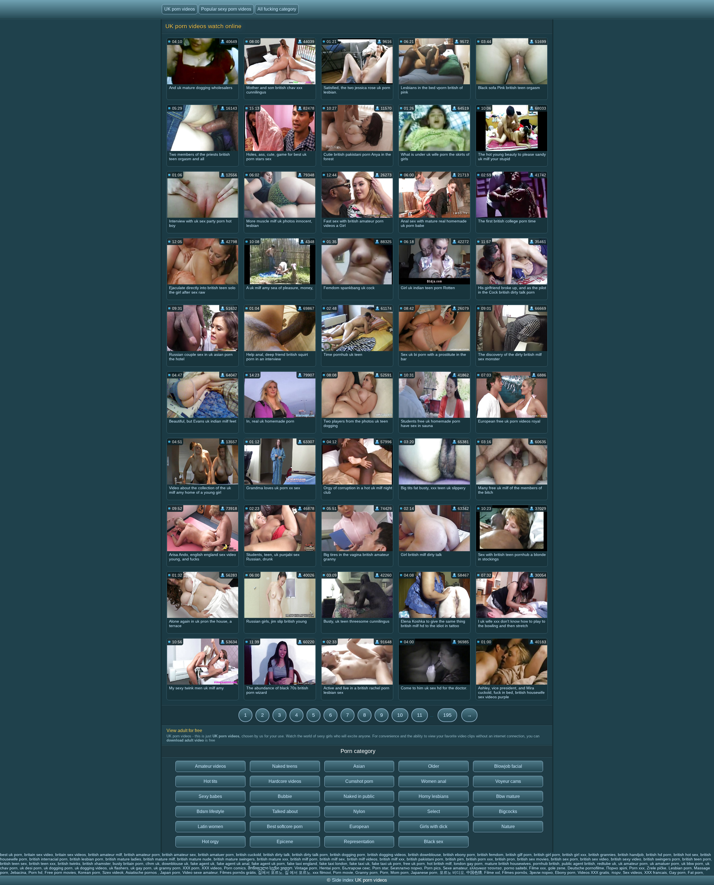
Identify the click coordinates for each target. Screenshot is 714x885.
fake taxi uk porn (386, 863)
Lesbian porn (680, 868)
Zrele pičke (656, 868)
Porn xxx (637, 868)
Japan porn (170, 872)
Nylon (359, 811)
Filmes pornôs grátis (238, 872)
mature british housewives (508, 863)
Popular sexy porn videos (226, 9)
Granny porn (366, 872)
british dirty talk (276, 854)
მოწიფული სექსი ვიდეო (270, 868)
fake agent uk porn (268, 863)
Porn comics (235, 868)
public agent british (578, 863)
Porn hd (35, 872)
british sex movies (533, 859)
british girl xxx (574, 854)
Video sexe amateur (200, 872)
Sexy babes (210, 796)
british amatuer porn (216, 854)
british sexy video (626, 859)
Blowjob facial (508, 766)
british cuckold (248, 854)
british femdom (490, 854)
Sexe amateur (455, 868)
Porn (384, 872)
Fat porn (695, 872)
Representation (359, 841)
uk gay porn (141, 868)
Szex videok (113, 872)
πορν (616, 872)
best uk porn (11, 854)
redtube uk (606, 863)
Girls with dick (433, 826)
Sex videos (632, 872)
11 (419, 715)
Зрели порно (541, 872)
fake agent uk (202, 863)
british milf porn (303, 859)
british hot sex (686, 854)
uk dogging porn (58, 868)
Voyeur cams (508, 781)
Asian (359, 766)
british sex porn (564, 859)
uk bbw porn (692, 863)
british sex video (594, 859)
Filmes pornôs (514, 872)
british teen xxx (42, 863)
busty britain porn (128, 863)
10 (400, 715)
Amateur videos (210, 766)
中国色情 (474, 872)
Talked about (285, 811)
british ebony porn (459, 854)
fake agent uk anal (233, 863)
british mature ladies (123, 859)
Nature (508, 826)
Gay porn (677, 872)
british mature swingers (234, 859)
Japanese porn (424, 872)
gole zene (556, 868)
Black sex (433, 841)
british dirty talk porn (310, 854)
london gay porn (468, 863)
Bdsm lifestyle (210, 811)
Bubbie (285, 796)
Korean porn (89, 872)
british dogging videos (386, 854)
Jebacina (18, 872)
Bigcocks (508, 811)
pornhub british (546, 863)
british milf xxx (392, 859)
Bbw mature (508, 796)
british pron (505, 859)
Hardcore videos (285, 781)
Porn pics (432, 868)
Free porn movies (60, 872)
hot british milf (439, 863)
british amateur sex (179, 854)
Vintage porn (306, 868)
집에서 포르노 (270, 872)
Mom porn (399, 872)
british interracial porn (48, 859)
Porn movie (343, 872)
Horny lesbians (433, 796)
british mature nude (194, 859)
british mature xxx (272, 859)
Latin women (210, 826)
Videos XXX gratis (593, 872)
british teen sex (13, 863)
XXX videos (212, 868)
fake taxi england (302, 863)
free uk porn (414, 863)
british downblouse (424, 854)
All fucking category (276, 9)
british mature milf (159, 859)
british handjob (631, 854)
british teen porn (696, 859)
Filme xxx (537, 868)
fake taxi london (333, 863)
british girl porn (547, 854)
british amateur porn (142, 854)
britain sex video (38, 854)
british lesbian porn (86, 859)
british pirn (454, 859)
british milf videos (362, 859)
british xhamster (96, 863)
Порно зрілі (616, 868)
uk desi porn (31, 868)
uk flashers (118, 868)
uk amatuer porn (664, 863)
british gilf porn (519, 854)
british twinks (69, 863)
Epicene (285, 841)
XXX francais (655, 872)
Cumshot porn (359, 781)
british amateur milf (105, 854)
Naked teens (284, 766)
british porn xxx (479, 859)
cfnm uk (153, 863)
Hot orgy (210, 841)
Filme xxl (492, 872)
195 (447, 715)
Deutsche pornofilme (586, 868)
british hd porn (658, 854)
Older (433, 766)
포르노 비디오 (452, 872)
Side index (343, 880)
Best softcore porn (285, 826)
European (359, 826)
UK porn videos (179, 9)
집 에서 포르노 (297, 872)
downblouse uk (175, 863)
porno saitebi (515, 868)
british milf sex (332, 859)
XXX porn (191, 868)
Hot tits (210, 781)
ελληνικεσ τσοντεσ (486, 868)
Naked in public (359, 796)
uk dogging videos (91, 868)
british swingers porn (661, 859)
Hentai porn (329, 868)
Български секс (356, 868)
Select (433, 811)
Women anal (433, 781)
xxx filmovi (322, 872)
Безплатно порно (406, 868)
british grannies (602, 854)
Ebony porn (565, 872)
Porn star (380, 868)
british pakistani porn (425, 859)
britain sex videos (70, 854)
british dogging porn (347, 854)
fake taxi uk (359, 863)
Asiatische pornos (142, 872)
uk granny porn (167, 868)
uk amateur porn (633, 863)
